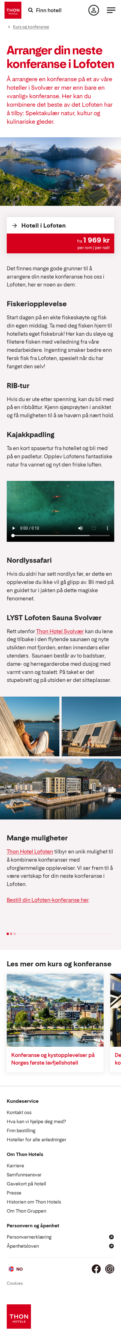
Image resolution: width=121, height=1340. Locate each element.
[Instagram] (109, 1268)
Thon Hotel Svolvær (60, 631)
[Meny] (111, 10)
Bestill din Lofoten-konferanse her (48, 900)
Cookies (15, 1283)
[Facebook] (96, 1268)
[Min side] (93, 10)
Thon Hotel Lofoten (30, 852)
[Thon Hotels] (13, 10)
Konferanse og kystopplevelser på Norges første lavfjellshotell (53, 1059)
